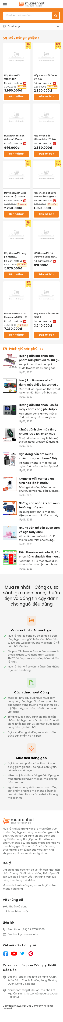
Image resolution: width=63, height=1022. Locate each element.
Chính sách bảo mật (15, 911)
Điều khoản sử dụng (15, 907)
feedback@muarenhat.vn (23, 934)
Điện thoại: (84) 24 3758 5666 (26, 929)
